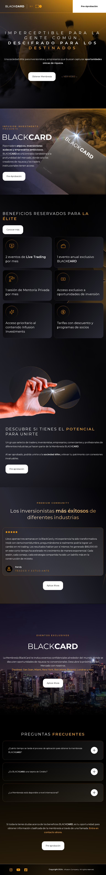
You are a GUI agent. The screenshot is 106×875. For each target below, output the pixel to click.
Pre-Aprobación (89, 6)
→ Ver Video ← (69, 76)
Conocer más (12, 229)
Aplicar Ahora (53, 585)
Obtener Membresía (42, 76)
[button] (53, 750)
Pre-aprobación (16, 469)
